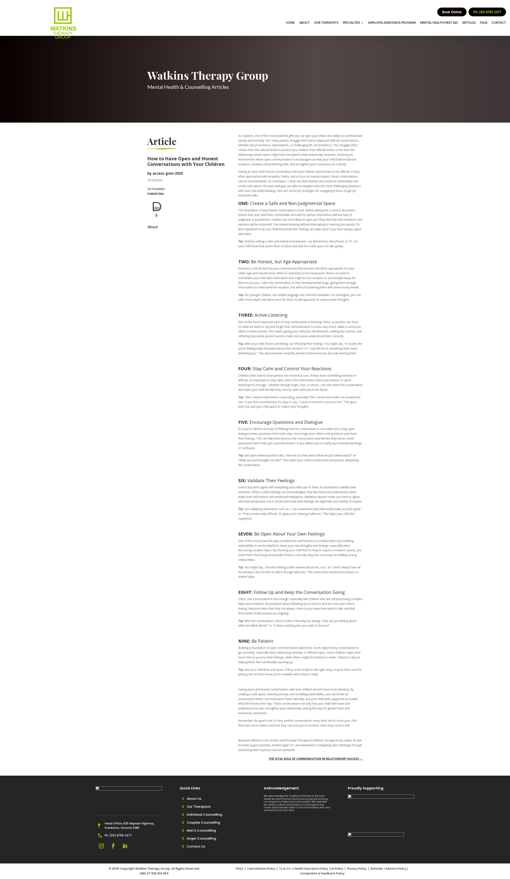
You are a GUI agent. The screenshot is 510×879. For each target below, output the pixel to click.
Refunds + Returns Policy (388, 869)
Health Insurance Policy (311, 869)
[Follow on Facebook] (113, 846)
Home (290, 22)
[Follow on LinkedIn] (125, 846)
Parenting (155, 194)
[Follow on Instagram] (101, 846)
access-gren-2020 (168, 173)
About (304, 22)
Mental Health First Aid (439, 22)
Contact (499, 22)
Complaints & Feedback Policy (322, 873)
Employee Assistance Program (392, 22)
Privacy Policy (357, 869)
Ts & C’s (285, 869)
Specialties (351, 22)
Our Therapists (326, 22)
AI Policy (337, 869)
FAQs (483, 22)
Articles (469, 22)
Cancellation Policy (261, 869)
